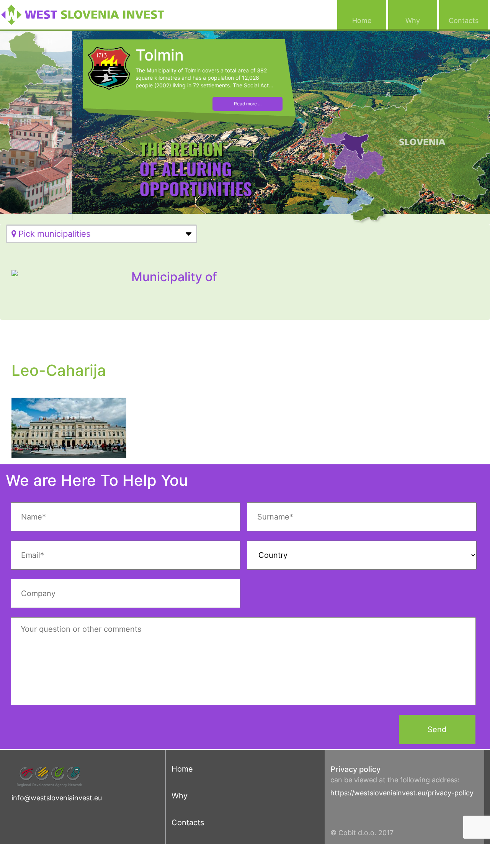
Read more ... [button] (179, 104)
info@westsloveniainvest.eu (56, 798)
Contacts (468, 20)
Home (369, 20)
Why (421, 20)
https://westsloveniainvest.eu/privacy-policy (402, 793)
